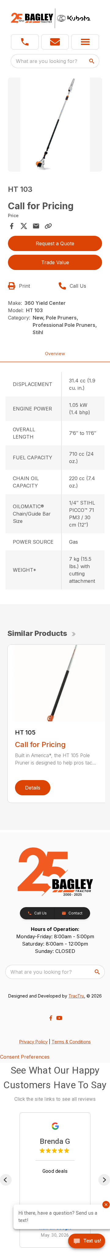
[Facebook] (51, 1018)
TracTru (76, 995)
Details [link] (32, 788)
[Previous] (6, 1180)
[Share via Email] (36, 226)
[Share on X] (24, 226)
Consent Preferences (25, 1057)
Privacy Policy (33, 1041)
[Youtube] (59, 1018)
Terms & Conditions (71, 1041)
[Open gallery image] (55, 125)
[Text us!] (86, 1241)
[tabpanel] (55, 125)
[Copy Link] (48, 226)
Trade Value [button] (55, 262)
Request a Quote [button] (55, 243)
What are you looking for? (46, 61)
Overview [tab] (55, 353)
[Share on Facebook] (11, 226)
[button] (25, 41)
